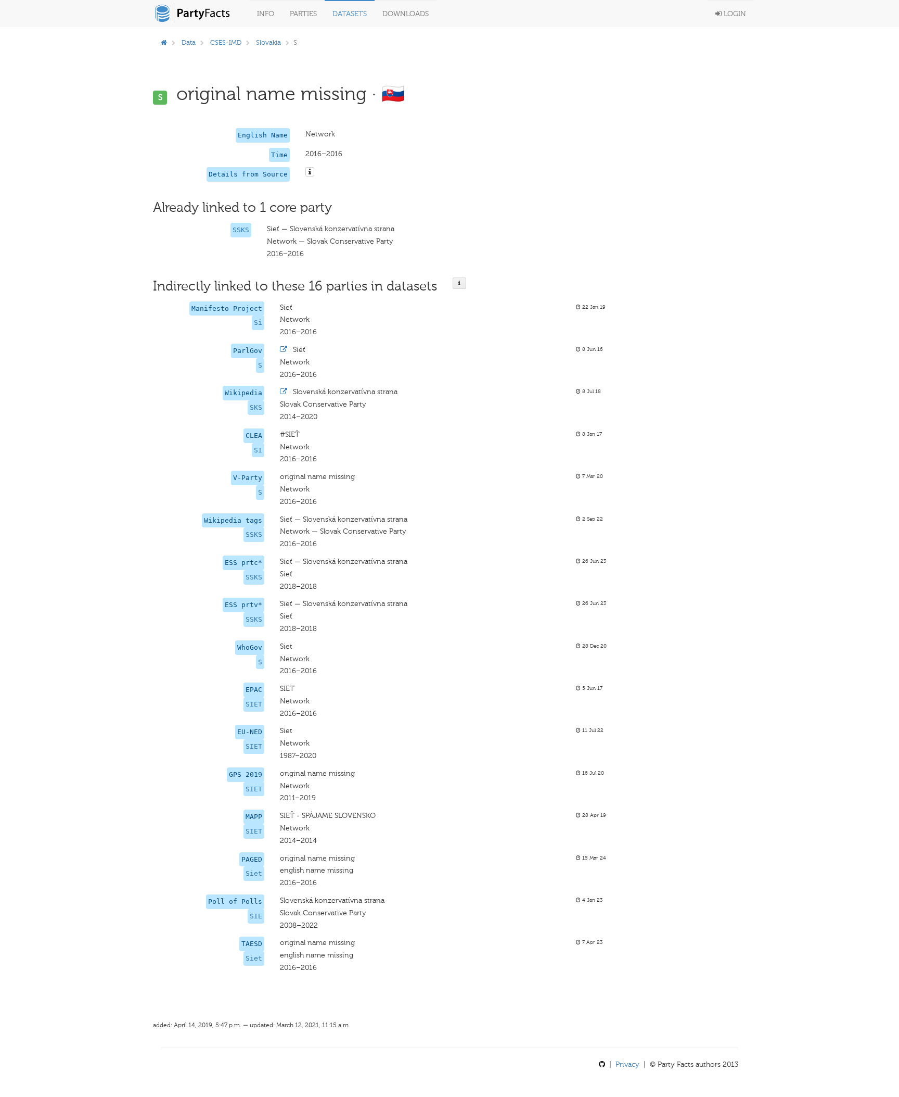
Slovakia (268, 42)
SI (258, 450)
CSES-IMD (225, 42)
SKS (256, 407)
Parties (303, 13)
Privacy (627, 1064)
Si (258, 322)
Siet (254, 873)
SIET (254, 704)
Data (189, 42)
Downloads (405, 13)
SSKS (241, 230)
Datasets (349, 13)
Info (265, 13)
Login (734, 13)
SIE (256, 916)
